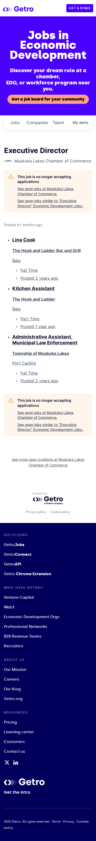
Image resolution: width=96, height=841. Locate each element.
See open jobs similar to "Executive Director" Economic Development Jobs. (50, 203)
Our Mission (15, 669)
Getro (14, 545)
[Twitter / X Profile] (7, 762)
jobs (15, 122)
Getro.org (13, 699)
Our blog (12, 689)
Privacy (68, 821)
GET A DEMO (80, 8)
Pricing (10, 722)
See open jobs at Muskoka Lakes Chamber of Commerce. (45, 191)
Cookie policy (60, 512)
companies (37, 122)
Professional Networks (25, 626)
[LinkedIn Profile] (15, 762)
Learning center (19, 732)
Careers (11, 679)
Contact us (14, 751)
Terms (56, 821)
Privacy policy (36, 512)
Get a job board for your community (48, 99)
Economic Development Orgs (31, 617)
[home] (23, 8)
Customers (14, 742)
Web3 (9, 607)
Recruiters (13, 646)
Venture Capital (19, 597)
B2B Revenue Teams (22, 636)
